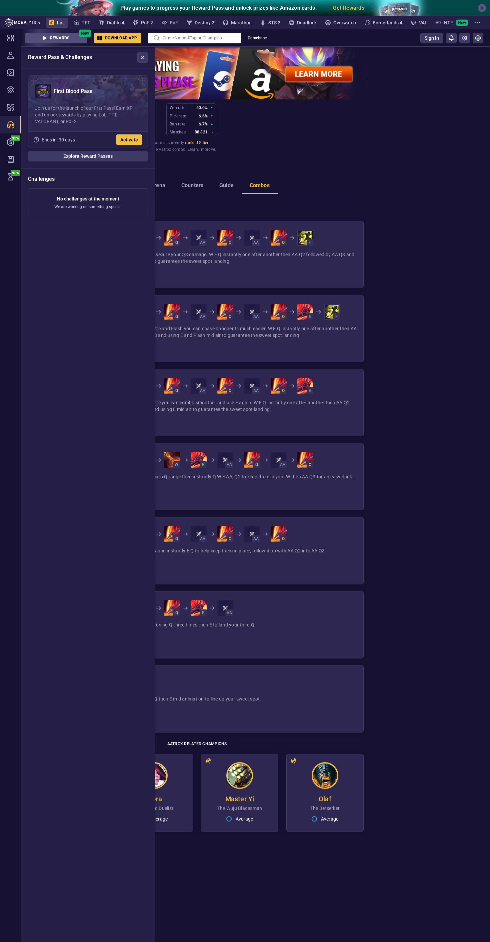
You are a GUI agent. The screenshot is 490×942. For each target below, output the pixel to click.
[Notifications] (451, 38)
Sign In (432, 38)
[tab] (157, 186)
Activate (129, 139)
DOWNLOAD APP (121, 38)
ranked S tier (196, 142)
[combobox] (194, 38)
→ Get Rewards (345, 8)
